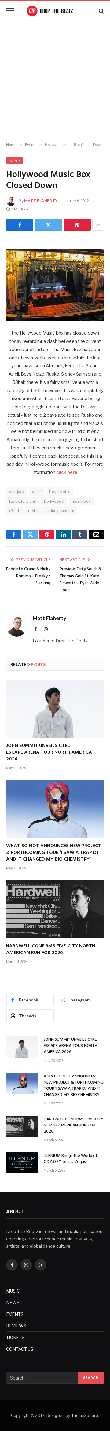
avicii (37, 491)
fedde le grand (22, 501)
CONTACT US (19, 1349)
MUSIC (13, 1290)
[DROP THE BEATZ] (55, 11)
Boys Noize (59, 491)
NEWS (13, 1302)
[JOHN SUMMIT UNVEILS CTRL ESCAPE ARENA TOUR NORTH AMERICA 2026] (55, 709)
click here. (67, 472)
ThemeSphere (84, 1415)
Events (14, 161)
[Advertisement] (55, 81)
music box (81, 501)
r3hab (14, 510)
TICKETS (15, 1337)
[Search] (100, 11)
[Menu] (10, 11)
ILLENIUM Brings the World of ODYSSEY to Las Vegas (70, 1158)
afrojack (16, 491)
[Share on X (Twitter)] (48, 225)
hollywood (54, 501)
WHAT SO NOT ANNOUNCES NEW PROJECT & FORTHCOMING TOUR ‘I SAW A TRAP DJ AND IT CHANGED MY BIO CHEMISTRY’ (53, 852)
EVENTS (15, 1314)
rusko (33, 510)
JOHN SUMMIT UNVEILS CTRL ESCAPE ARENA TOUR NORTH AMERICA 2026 (49, 752)
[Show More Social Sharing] (98, 225)
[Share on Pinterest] (77, 225)
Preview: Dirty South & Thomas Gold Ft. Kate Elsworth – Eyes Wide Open (80, 580)
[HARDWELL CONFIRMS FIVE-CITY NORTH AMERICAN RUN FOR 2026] (55, 909)
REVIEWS (16, 1325)
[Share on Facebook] (19, 225)
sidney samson (60, 510)
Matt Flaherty (41, 200)
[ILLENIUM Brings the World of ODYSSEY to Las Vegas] (22, 1162)
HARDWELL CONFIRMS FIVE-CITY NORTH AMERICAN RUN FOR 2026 (50, 949)
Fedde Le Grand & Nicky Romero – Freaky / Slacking (28, 576)
